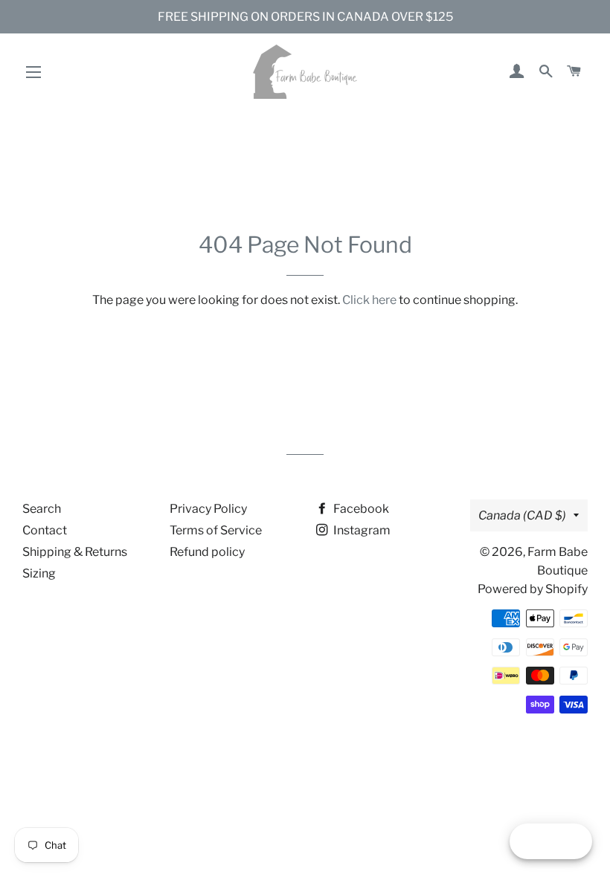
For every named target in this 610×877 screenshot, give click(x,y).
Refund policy (207, 552)
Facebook (360, 509)
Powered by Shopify (533, 589)
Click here (369, 300)
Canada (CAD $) (522, 515)
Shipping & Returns (74, 552)
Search (41, 509)
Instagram (361, 530)
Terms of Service (216, 530)
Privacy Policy (208, 509)
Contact (44, 530)
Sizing (39, 573)
